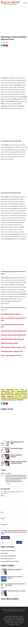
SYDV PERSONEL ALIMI (19, 619)
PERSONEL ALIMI (8, 616)
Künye (13, 611)
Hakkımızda (23, 609)
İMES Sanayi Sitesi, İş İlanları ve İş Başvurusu (15, 577)
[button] (24, 2)
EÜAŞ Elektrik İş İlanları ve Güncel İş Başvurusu (12, 339)
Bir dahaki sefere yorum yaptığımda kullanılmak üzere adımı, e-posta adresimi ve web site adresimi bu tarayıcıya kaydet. (14, 532)
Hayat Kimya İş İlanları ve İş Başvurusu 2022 (12, 351)
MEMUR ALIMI (15, 616)
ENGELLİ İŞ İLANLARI (19, 623)
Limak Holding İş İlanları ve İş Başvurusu (11, 314)
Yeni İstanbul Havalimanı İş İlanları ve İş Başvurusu (16, 584)
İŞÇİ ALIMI (21, 616)
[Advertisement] (14, 21)
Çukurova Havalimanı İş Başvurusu (16, 455)
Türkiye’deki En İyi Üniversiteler (14, 569)
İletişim (16, 611)
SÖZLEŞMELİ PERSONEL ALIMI (9, 618)
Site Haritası (21, 611)
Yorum (3, 495)
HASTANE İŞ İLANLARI (19, 621)
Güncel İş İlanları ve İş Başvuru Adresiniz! (12, 609)
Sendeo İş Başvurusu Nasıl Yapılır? (17, 442)
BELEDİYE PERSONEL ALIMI (9, 619)
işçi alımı (14, 99)
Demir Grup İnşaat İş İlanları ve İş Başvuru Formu (13, 347)
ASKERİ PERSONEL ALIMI (9, 621)
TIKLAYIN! (3, 310)
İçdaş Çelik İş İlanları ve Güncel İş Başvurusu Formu (13, 331)
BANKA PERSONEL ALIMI (20, 618)
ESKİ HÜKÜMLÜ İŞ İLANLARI (14, 624)
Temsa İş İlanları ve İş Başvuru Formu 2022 (11, 355)
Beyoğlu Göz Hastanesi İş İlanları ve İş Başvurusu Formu (19, 462)
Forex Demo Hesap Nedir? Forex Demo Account (10, 561)
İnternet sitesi (4, 524)
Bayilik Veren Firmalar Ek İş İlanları (9, 343)
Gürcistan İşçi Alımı (4, 553)
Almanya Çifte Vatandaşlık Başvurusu (8, 550)
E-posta (3, 518)
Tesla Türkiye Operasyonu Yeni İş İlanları (16, 591)
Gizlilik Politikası (7, 611)
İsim (2, 512)
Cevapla (8, 484)
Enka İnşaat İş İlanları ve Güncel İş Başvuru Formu (13, 335)
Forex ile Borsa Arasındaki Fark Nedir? (8, 556)
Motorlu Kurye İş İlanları (17, 448)
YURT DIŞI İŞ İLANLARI (9, 623)
